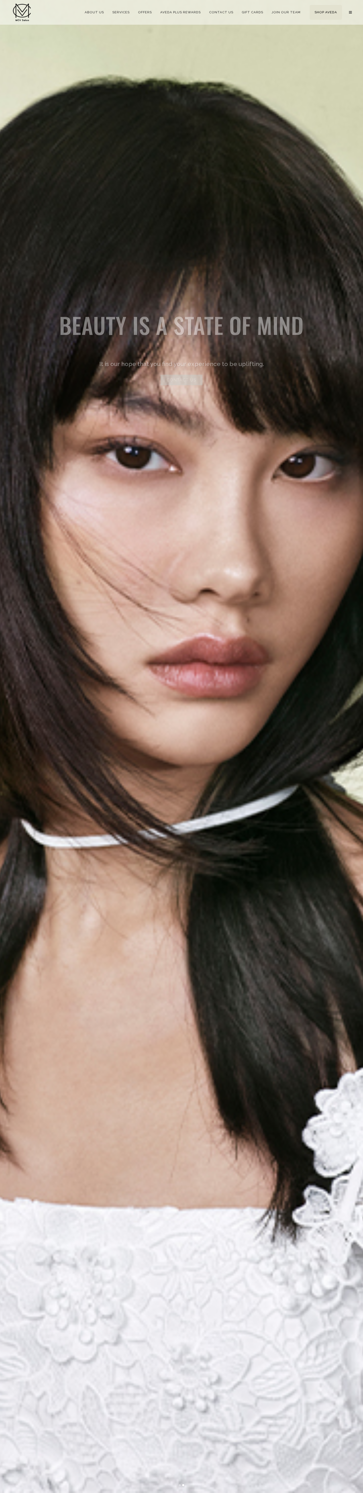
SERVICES (181, 373)
